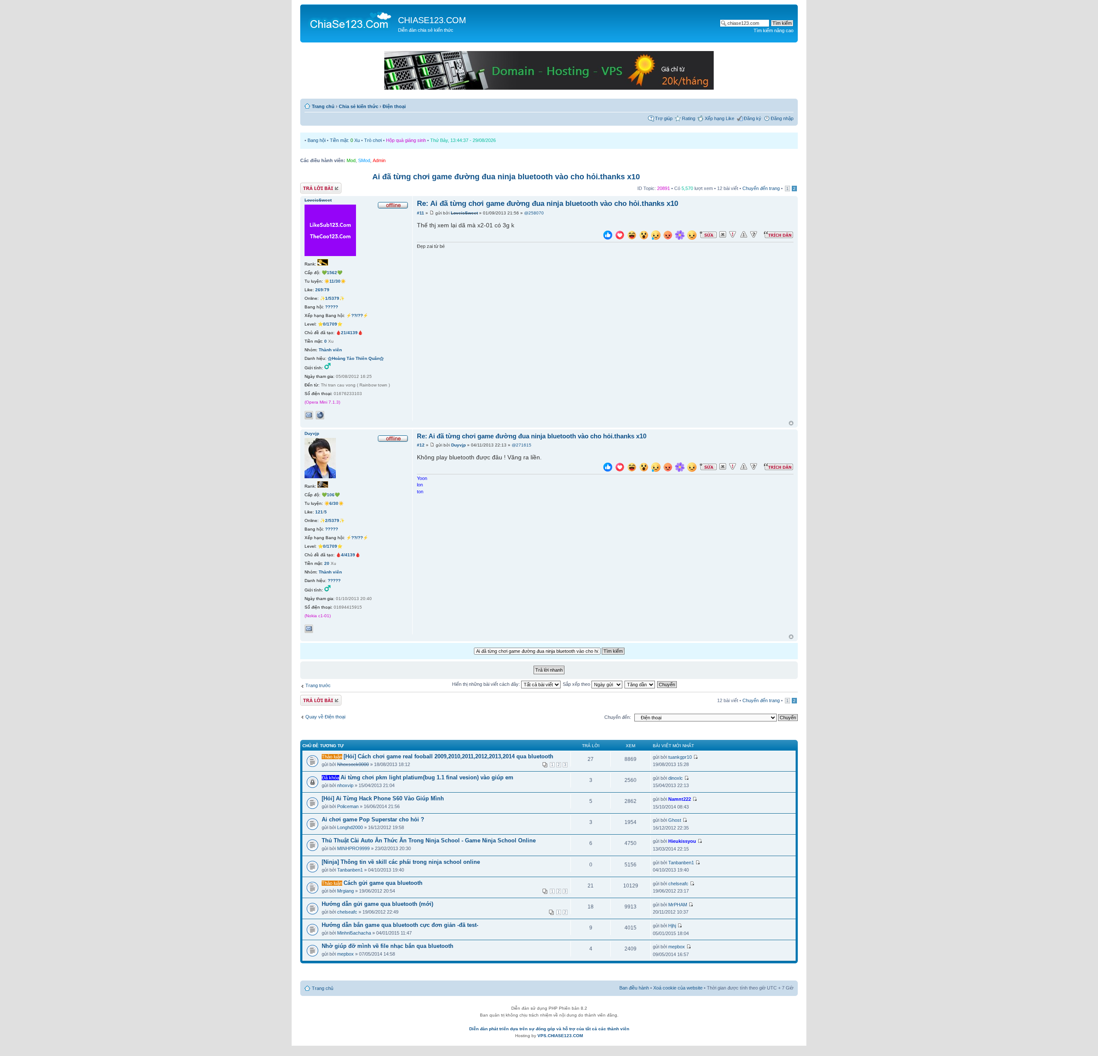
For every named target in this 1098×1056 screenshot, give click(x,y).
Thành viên (330, 349)
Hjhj (672, 925)
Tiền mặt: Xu (345, 140)
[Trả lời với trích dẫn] (778, 234)
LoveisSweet (464, 213)
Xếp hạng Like (719, 118)
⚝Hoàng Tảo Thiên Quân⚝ (356, 358)
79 (326, 289)
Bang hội (317, 140)
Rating (688, 118)
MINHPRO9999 (353, 848)
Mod (351, 160)
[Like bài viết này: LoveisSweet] (607, 236)
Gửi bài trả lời (314, 186)
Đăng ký (752, 118)
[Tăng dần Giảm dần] (640, 684)
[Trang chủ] (350, 19)
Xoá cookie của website (678, 987)
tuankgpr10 (680, 757)
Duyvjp (458, 445)
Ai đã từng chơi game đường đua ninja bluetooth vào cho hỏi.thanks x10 (506, 176)
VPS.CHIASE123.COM (560, 1035)
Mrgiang (345, 890)
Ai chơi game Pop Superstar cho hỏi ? (373, 819)
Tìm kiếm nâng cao (773, 30)
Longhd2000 (350, 827)
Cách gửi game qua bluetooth (383, 883)
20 (326, 563)
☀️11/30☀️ (335, 281)
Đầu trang (791, 423)
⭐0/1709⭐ (330, 324)
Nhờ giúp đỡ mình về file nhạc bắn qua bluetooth (387, 946)
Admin (379, 160)
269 (319, 289)
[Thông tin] (753, 234)
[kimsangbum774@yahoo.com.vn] (309, 629)
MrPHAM (677, 904)
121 (319, 512)
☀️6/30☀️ (334, 503)
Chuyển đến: (617, 717)
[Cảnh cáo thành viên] (743, 234)
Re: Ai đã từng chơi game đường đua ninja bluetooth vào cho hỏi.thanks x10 (547, 203)
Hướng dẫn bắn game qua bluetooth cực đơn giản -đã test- (400, 925)
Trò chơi (373, 140)
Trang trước (318, 685)
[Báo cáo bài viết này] (732, 234)
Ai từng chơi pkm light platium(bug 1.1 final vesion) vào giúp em (427, 777)
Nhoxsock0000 (353, 764)
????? (331, 307)
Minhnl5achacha (354, 932)
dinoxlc (675, 778)
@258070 (534, 213)
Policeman (348, 806)
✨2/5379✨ (332, 520)
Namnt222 (679, 799)
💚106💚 (331, 494)
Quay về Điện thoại (325, 716)
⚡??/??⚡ (357, 315)
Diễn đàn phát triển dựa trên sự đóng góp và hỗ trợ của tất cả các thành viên (549, 1028)
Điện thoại (394, 106)
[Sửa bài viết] (708, 234)
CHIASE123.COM (432, 20)
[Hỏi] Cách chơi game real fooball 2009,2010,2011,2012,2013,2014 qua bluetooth (448, 756)
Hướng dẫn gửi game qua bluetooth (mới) (377, 904)
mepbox (345, 953)
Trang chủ (323, 106)
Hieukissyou (682, 841)
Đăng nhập (782, 118)
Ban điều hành (634, 987)
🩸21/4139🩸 (349, 332)
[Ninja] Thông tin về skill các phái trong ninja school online (401, 862)
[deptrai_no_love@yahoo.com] (309, 415)
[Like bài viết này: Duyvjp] (607, 468)
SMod (364, 160)
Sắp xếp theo (577, 684)
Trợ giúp (664, 118)
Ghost (674, 820)
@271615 (521, 445)
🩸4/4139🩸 (348, 554)
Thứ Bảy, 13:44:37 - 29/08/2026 (463, 140)
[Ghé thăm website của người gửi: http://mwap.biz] (320, 415)
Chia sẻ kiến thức (358, 106)
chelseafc (678, 883)
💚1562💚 (332, 272)
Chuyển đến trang (761, 188)
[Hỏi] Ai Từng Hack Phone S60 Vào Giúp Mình (383, 798)
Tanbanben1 (350, 869)
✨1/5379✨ (332, 298)
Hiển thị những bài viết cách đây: (486, 684)
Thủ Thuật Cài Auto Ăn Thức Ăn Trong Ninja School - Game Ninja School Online (429, 840)
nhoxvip (345, 785)
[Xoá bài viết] (722, 234)
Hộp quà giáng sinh (406, 140)
